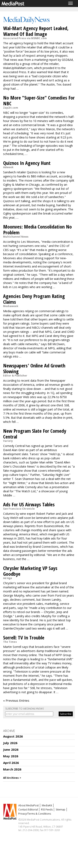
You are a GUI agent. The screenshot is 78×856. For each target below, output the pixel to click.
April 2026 (11, 763)
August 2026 (13, 736)
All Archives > (12, 778)
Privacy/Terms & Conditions (34, 813)
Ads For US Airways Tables (29, 504)
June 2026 (11, 749)
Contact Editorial (28, 809)
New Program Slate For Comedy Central (34, 433)
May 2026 (10, 756)
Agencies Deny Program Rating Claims (34, 299)
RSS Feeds (47, 809)
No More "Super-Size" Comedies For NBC (39, 100)
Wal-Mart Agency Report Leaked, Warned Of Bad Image (35, 31)
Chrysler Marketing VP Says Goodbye (30, 571)
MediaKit (47, 805)
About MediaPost (28, 805)
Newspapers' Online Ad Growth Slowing (34, 368)
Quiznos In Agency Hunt (27, 162)
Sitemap (60, 809)
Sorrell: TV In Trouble (23, 637)
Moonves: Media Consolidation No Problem (37, 229)
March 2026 (12, 769)
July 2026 (10, 743)
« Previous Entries (16, 700)
